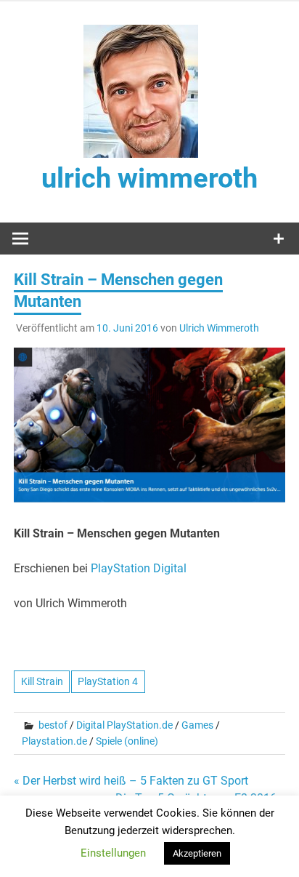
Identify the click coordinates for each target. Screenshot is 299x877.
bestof (52, 725)
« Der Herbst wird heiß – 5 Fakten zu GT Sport (131, 781)
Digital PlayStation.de (124, 725)
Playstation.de (54, 741)
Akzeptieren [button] (197, 853)
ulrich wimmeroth (149, 178)
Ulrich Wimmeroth (219, 328)
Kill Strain (42, 681)
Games (197, 725)
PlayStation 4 (108, 681)
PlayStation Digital (139, 568)
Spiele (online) (127, 741)
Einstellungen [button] (113, 853)
